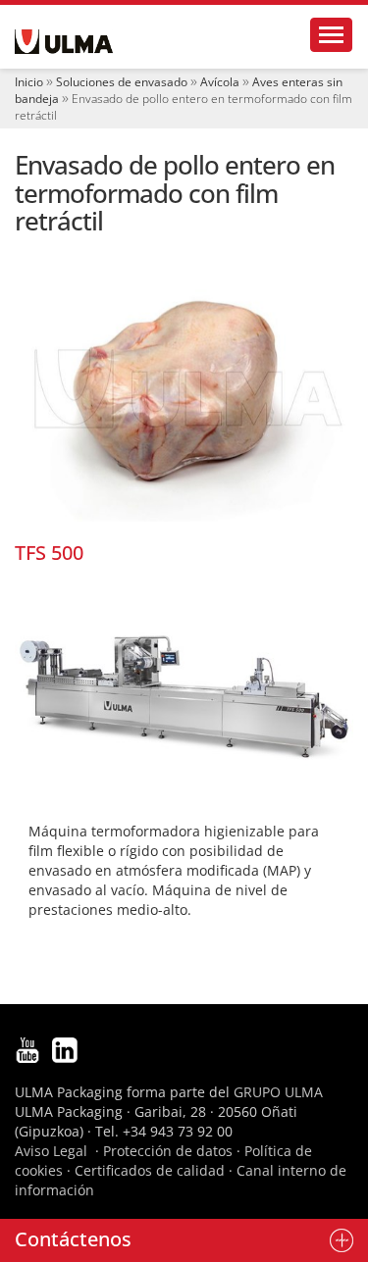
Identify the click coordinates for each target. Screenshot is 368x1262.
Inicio (29, 82)
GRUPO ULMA (278, 1092)
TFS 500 (49, 552)
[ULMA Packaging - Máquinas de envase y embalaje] (64, 41)
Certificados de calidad (150, 1170)
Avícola (219, 82)
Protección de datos (168, 1150)
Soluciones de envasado (121, 82)
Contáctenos (73, 1239)
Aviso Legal (51, 1150)
